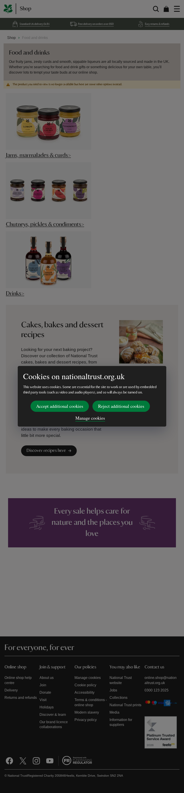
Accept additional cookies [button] (59, 406)
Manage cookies (90, 418)
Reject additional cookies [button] (121, 406)
